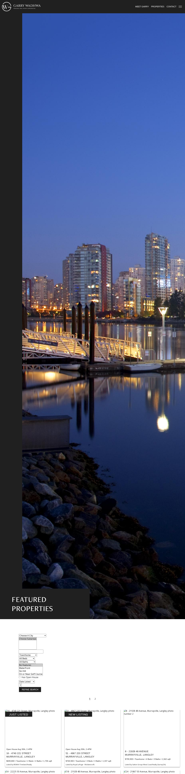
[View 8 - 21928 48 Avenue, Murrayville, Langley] (152, 728)
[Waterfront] (31, 668)
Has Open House (29, 677)
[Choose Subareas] (28, 638)
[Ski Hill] (31, 671)
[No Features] (31, 665)
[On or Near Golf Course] (31, 674)
